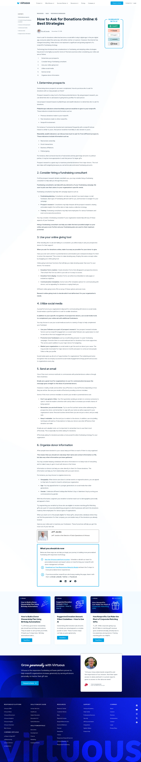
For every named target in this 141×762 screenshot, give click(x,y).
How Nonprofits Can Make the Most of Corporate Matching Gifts (106, 619)
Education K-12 (34, 718)
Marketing (33, 739)
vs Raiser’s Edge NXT (9, 736)
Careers (112, 712)
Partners (112, 715)
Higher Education (35, 715)
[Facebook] (137, 721)
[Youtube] (137, 709)
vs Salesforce (7, 746)
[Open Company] (94, 3)
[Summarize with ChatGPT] (113, 26)
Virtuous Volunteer (9, 725)
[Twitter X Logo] (137, 717)
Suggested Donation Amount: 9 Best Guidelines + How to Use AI (70, 619)
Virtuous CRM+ (8, 708)
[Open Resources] (77, 3)
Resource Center (61, 708)
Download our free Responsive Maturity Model (62, 567)
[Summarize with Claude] (113, 30)
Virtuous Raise (8, 712)
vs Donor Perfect (8, 742)
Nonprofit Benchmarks (63, 721)
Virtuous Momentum (9, 715)
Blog (58, 715)
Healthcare (34, 712)
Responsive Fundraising (63, 744)
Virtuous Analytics (9, 718)
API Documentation (89, 721)
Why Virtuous (7, 728)
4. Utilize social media (22, 27)
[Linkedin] (137, 704)
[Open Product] (41, 3)
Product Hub (87, 731)
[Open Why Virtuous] (53, 3)
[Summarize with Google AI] (113, 35)
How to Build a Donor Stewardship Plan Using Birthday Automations (31, 619)
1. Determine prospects (23, 17)
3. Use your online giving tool (24, 24)
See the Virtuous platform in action (57, 559)
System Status (87, 728)
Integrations (87, 725)
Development (34, 733)
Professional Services (89, 715)
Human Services (35, 708)
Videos (59, 734)
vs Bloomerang (8, 739)
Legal (111, 725)
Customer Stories (61, 712)
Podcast (59, 728)
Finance (33, 736)
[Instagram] (137, 713)
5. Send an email (21, 30)
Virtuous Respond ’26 (62, 741)
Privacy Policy (113, 728)
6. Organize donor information (24, 33)
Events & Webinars (62, 725)
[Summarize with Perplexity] (113, 39)
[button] (61, 581)
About (111, 708)
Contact (112, 721)
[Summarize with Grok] (113, 44)
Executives (33, 729)
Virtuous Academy (88, 708)
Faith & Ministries (35, 721)
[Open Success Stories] (67, 3)
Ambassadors (113, 718)
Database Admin (35, 742)
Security (86, 718)
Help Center (87, 712)
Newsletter (60, 731)
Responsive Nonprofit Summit (65, 738)
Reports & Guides (61, 718)
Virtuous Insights (8, 721)
